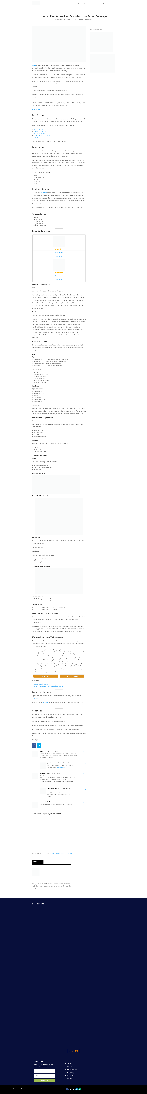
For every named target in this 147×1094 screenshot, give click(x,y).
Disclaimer (68, 1079)
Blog (78, 3)
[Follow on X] (70, 1089)
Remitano (44, 193)
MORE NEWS (73, 1051)
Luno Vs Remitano (39, 133)
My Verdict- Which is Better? (43, 135)
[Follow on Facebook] (67, 1089)
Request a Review (71, 1069)
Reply (84, 752)
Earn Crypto (102, 3)
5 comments (88, 19)
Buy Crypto (84, 3)
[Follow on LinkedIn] (73, 1089)
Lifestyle (111, 3)
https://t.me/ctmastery (62, 767)
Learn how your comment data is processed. (63, 853)
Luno (33, 151)
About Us (68, 1063)
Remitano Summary (40, 131)
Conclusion (37, 137)
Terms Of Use (69, 1076)
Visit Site (59, 256)
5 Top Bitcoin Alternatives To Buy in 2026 (47, 1039)
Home (73, 3)
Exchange (76, 19)
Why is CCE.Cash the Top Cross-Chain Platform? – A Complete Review (56, 963)
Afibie (36, 698)
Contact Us (69, 1066)
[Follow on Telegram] (76, 1089)
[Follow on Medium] (79, 1089)
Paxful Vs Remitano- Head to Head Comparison (49, 686)
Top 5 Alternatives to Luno (42, 684)
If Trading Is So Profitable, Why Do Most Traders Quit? (51, 1027)
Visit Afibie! (36, 109)
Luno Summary (38, 129)
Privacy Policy (69, 1073)
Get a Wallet (93, 3)
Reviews (82, 19)
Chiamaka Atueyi (61, 19)
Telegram (46, 702)
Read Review (59, 252)
